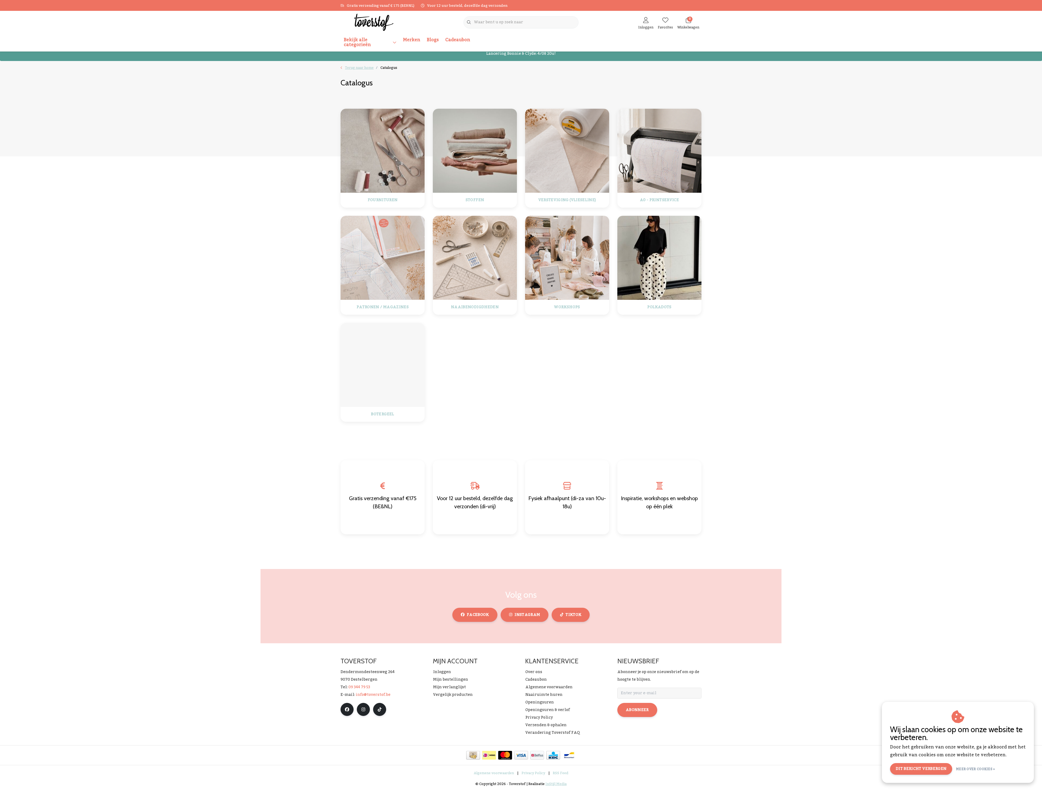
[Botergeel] (383, 364)
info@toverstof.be (373, 695)
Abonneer (637, 710)
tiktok (573, 615)
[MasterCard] (505, 755)
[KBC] (553, 755)
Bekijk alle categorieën (357, 42)
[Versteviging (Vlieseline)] (567, 150)
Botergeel (382, 414)
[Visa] (521, 755)
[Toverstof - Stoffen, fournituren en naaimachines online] (374, 22)
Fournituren (383, 200)
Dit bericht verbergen (921, 769)
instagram (527, 615)
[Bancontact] (569, 755)
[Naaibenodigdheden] (475, 257)
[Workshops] (567, 257)
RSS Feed (560, 773)
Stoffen (475, 200)
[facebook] (347, 709)
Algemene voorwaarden (494, 773)
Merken (411, 40)
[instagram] (363, 709)
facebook (478, 615)
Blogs (433, 40)
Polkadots (659, 307)
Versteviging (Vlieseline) (567, 200)
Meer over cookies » (975, 769)
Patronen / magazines (383, 307)
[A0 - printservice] (659, 150)
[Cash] (473, 755)
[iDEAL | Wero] (489, 755)
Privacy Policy (533, 773)
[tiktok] (379, 709)
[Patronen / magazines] (383, 257)
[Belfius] (537, 755)
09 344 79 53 (359, 687)
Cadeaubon (457, 40)
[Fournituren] (383, 150)
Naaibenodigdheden (475, 307)
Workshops (567, 307)
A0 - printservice (659, 200)
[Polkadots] (659, 257)
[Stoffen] (475, 150)
